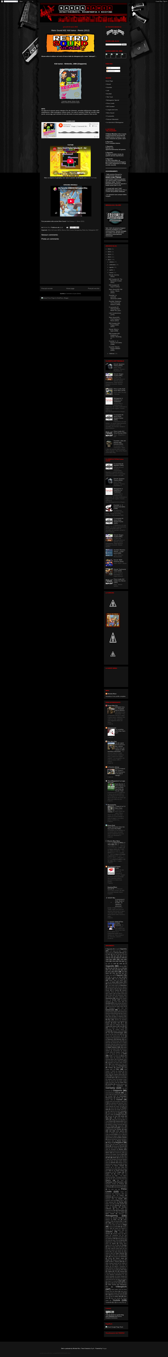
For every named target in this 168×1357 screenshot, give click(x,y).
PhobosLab (108, 1175)
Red (114, 1210)
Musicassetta (109, 1151)
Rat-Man (114, 1207)
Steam (114, 1243)
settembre (112, 264)
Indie (114, 1113)
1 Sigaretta (123, 949)
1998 (114, 963)
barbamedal (110, 1010)
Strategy (124, 1245)
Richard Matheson (118, 1218)
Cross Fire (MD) (118, 1034)
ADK (115, 983)
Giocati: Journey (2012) (114, 275)
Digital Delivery (112, 1047)
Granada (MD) (112, 1096)
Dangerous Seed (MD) (121, 1037)
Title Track (124, 1269)
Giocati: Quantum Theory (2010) (119, 364)
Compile (108, 1031)
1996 (125, 961)
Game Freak (114, 1082)
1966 (125, 952)
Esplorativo (110, 1062)
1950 (115, 953)
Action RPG (123, 982)
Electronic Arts (120, 1057)
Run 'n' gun (123, 1221)
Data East (108, 1042)
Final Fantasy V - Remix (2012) (75, 221)
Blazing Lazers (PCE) (119, 1018)
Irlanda (122, 1116)
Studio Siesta (119, 1248)
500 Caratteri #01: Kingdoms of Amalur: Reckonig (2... (115, 336)
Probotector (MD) (119, 1193)
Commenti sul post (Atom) (73, 293)
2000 (120, 966)
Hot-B (117, 1108)
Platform (108, 1180)
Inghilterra (121, 1113)
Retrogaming (77, 230)
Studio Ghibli (110, 1248)
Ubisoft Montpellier (110, 1276)
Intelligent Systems (121, 1114)
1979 (123, 954)
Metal (107, 1146)
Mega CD (110, 1142)
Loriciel (122, 1132)
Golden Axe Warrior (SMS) (120, 1094)
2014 (109, 254)
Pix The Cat (114, 1178)
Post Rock (124, 1187)
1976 (114, 954)
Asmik (115, 1003)
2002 (109, 968)
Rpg (117, 1221)
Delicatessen (112, 728)
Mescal (123, 1144)
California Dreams (120, 1024)
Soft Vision (108, 1240)
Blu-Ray (108, 1019)
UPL (114, 1279)
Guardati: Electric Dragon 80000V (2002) (114, 348)
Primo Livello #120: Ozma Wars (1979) (119, 389)
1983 (117, 956)
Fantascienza (122, 1066)
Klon (107, 1126)
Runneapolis (112, 805)
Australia (123, 1004)
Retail (122, 1212)
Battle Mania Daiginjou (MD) (113, 1011)
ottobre (111, 262)
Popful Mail (116, 1187)
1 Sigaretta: (109, 146)
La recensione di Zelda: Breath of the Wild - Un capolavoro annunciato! (119, 903)
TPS (116, 1271)
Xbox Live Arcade (115, 1298)
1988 (117, 957)
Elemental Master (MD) (111, 1059)
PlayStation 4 (121, 1182)
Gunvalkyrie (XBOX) (120, 1101)
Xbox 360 (118, 1296)
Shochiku (121, 1232)
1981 (107, 956)
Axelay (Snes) (119, 1006)
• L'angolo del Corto (112, 109)
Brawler (108, 1023)
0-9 (116, 949)
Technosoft (123, 1256)
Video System (112, 1284)
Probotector (108, 1193)
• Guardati (109, 87)
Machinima (108, 1136)
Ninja (112, 1160)
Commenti (111, 71)
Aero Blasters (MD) (112, 988)
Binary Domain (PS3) (113, 1015)
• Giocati (108, 84)
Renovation (121, 1210)
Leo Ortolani (117, 1129)
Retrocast (121, 1213)
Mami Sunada (113, 1137)
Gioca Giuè (111, 825)
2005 (119, 968)
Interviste (110, 1116)
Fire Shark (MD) (120, 1072)
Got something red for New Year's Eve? (120, 731)
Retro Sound (70, 230)
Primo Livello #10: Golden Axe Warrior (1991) (120, 580)
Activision (110, 983)
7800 (116, 978)
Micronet (122, 1146)
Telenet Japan (120, 1258)
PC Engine (118, 1172)
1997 (109, 963)
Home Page (109, 81)
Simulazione (115, 1235)
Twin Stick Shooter (120, 1273)
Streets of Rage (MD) (113, 1246)
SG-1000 (117, 1226)
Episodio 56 (111, 889)
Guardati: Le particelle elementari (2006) (115, 297)
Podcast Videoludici (110, 1185)
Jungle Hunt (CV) (116, 1119)
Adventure (123, 985)
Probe (122, 1191)
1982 (112, 956)
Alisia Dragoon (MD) (111, 993)
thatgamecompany (117, 1260)
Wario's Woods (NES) (115, 1293)
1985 (123, 956)
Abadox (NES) (112, 980)
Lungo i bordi (109, 1134)
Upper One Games (122, 1279)
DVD (125, 1054)
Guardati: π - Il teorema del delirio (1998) (115, 342)
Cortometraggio (118, 1032)
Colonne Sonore (120, 1029)
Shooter (108, 1233)
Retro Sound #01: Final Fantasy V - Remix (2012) (115, 319)
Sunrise (113, 1250)
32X (107, 977)
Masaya (109, 1139)
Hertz (107, 1108)
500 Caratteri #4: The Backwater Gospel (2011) (115, 280)
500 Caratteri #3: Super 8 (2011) (114, 286)
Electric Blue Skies (114, 841)
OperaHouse (109, 1169)
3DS (120, 977)
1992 (121, 959)
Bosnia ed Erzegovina (118, 1021)
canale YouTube (91, 178)
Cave (120, 1026)
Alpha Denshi (121, 993)
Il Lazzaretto (123, 1111)
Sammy (123, 1223)
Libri (110, 1131)
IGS (116, 1111)
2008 (113, 970)
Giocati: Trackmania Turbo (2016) (120, 570)
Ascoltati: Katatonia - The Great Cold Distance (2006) (115, 302)
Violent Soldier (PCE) (116, 1289)
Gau (123, 1088)
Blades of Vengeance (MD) (120, 1016)
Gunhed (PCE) (109, 1101)
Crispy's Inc (108, 1034)
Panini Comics (120, 1170)
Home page (70, 288)
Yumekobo (109, 1302)
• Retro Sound (110, 113)
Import (109, 1113)
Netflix (114, 1157)
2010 (125, 970)
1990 (107, 959)
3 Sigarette (119, 975)
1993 (107, 961)
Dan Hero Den (112, 741)
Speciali (122, 1240)
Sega (125, 1225)
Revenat (108, 1218)
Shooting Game (117, 1233)
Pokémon (119, 1185)
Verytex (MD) (110, 1282)
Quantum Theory (110, 1200)
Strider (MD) (124, 1246)
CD (126, 1026)
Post (109, 68)
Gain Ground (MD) (122, 1077)
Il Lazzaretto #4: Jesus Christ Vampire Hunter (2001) (119, 417)
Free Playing (115, 1075)
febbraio (112, 353)
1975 (108, 954)
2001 (125, 966)
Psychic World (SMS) (119, 1197)
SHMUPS (109, 1232)
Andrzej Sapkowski (119, 996)
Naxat (123, 1154)
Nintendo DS (121, 1162)
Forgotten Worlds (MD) (119, 1074)
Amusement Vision (122, 995)
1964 (120, 953)
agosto (111, 267)
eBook (122, 1056)
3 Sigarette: (109, 159)
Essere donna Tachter (121, 1062)
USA (120, 1281)
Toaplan (110, 1271)
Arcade (114, 1000)
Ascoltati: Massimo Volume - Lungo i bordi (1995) (119, 551)
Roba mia (85, 230)
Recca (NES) (120, 1208)
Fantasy (110, 1067)
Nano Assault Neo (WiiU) (118, 1152)
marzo (111, 272)
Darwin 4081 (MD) (120, 1041)
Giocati (117, 174)
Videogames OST (93, 230)
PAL (112, 1170)
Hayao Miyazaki (109, 1106)
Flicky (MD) (108, 1074)
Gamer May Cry (113, 705)
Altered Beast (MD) (110, 995)
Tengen (108, 1260)
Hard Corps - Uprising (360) (118, 1104)
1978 (119, 954)
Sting (118, 1245)
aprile (111, 270)
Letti (125, 1129)
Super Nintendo (120, 1253)
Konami (112, 1126)
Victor (125, 1283)
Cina (123, 1028)
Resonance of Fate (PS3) (112, 1212)
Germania (108, 1090)
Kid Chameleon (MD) (111, 1122)
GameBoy (110, 1084)
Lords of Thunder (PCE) (112, 1132)
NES (109, 1157)
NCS (114, 1156)
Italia (107, 1118)
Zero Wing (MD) (120, 1302)
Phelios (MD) (120, 1174)
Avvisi (112, 1006)
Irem (116, 1116)
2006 (123, 968)
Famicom (113, 1065)
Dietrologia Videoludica (112, 1045)
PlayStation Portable (111, 1183)
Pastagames (109, 1172)
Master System (122, 1141)
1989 (122, 957)
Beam (123, 1011)
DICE (125, 1044)
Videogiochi (121, 1286)
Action (114, 982)
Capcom (114, 1026)
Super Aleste (118, 1251)
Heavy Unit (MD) (120, 1106)
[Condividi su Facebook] (76, 227)
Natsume (108, 1154)
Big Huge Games (122, 1013)
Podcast (121, 1183)
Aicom (107, 990)
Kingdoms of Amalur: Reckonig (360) (116, 1124)
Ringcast (108, 1219)
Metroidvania (115, 1146)
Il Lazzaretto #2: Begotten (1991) (119, 464)
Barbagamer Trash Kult (116, 1008)
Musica (64, 230)
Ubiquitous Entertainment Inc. (116, 1274)
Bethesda (108, 1013)
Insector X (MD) (109, 1114)
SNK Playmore (121, 1238)
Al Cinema (115, 990)
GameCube (108, 1085)
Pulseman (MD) (110, 1198)
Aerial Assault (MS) (112, 987)
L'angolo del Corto (111, 1127)
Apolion (117, 998)
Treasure (122, 1271)
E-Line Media (115, 1056)
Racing (121, 1202)
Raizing (117, 1205)
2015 (109, 251)
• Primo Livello (110, 103)
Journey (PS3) (120, 1118)
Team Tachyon (114, 1256)
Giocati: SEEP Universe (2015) (119, 560)
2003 (114, 968)
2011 (109, 971)
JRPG (107, 1119)
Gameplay (110, 1088)
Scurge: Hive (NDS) (110, 1224)
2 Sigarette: (109, 152)
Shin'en (117, 1228)
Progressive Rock (110, 1195)
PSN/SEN (108, 1197)
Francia (108, 1076)
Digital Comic (123, 1045)
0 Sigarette (109, 949)
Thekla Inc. (124, 1268)
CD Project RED (113, 1027)
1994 (113, 961)
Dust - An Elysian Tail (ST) (113, 1054)
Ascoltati (108, 1003)
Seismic (111, 1226)
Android (109, 996)
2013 (109, 257)
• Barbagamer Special (112, 100)
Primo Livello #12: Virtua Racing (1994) (120, 432)
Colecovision (109, 1029)
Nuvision (108, 1167)
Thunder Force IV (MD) (112, 1269)
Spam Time (115, 1240)
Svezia (122, 1255)
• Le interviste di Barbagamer (114, 122)
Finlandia (120, 1071)
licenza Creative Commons (114, 1317)
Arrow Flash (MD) (119, 1001)
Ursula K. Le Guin (111, 1281)
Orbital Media (117, 1169)
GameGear (120, 1086)
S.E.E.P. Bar (111, 898)
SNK (114, 1238)
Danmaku (119, 1039)
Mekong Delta (109, 1144)
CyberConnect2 (116, 1036)
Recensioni (108, 1210)
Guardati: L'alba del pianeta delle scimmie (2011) (120, 442)
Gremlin (118, 1098)
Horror (112, 1108)
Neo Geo (124, 1156)
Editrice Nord (109, 1057)
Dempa (114, 1042)
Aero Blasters (123, 987)
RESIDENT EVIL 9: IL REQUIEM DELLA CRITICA (120, 708)
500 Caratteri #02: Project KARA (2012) (114, 325)
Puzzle (120, 1198)
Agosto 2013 (122, 988)
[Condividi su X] (74, 227)
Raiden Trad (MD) (110, 1203)
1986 (107, 957)
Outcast (125, 1169)
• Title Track (109, 97)
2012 (49, 230)
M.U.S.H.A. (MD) (121, 1134)
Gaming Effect (112, 887)
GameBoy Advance (120, 1084)
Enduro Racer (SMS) (115, 1061)
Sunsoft (119, 1250)
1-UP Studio (112, 951)
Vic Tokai (118, 1283)
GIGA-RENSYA (109, 1093)
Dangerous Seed (110, 1037)
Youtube (116, 1300)
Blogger (104, 1348)
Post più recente (47, 288)
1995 (120, 961)
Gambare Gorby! (112, 1079)
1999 (120, 963)
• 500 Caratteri (110, 106)
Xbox (111, 1296)
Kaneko (111, 1121)
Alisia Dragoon (120, 991)
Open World (121, 1167)
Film (117, 1069)
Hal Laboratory (112, 1103)
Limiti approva (120, 1131)
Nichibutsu (114, 1159)
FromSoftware (123, 1075)
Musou (115, 1151)
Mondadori (113, 1149)
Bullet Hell (116, 1023)
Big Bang (114, 1013)
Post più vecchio (93, 288)
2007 (107, 970)
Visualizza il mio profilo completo (116, 696)
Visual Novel (123, 1291)
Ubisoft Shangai (121, 1276)
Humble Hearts (120, 1109)
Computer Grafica (117, 1031)
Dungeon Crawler (120, 1052)
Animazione (109, 998)
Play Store (120, 1180)
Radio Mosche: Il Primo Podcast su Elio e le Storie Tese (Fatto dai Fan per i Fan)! (120, 787)
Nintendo (113, 1162)
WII (124, 1293)
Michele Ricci (112, 693)
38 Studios (113, 977)
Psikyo (122, 1195)
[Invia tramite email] (71, 227)
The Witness (116, 1268)
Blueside (117, 1019)
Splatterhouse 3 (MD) (111, 1241)
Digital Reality (116, 1049)
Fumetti (109, 1077)
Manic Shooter (122, 1137)
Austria (107, 1006)
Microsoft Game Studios (112, 1147)
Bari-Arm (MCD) (123, 1010)
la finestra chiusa (113, 767)
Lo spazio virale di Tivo (115, 921)
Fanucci (118, 1067)
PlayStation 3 (110, 1182)
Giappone (117, 1090)
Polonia (109, 1187)
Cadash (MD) (109, 1024)
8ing (121, 979)
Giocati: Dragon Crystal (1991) (118, 374)
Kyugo (119, 1126)
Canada (108, 1026)
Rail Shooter (120, 1203)
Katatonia (118, 1121)
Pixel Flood (122, 1178)
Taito (107, 1256)
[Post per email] (67, 227)
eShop (125, 1061)
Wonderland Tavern (114, 866)
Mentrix (117, 1144)
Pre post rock (112, 1189)
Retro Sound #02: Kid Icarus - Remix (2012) (115, 291)
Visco (116, 1291)
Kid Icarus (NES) (56, 230)
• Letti (107, 90)
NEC (118, 1156)
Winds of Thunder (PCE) (117, 1294)
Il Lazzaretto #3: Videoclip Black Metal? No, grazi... (115, 308)
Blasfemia (109, 1018)
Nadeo (123, 1151)
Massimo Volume (117, 1139)
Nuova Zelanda (119, 1165)
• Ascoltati (109, 94)
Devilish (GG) (119, 1044)
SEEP (119, 1224)
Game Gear (123, 1082)
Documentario (116, 1050)
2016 (109, 249)
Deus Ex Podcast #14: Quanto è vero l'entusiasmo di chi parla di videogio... (120, 772)
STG (113, 1245)
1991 (114, 959)
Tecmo (110, 1258)
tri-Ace (112, 1273)
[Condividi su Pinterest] (78, 227)
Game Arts (113, 1080)
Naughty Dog (115, 1154)
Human (112, 1109)
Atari (120, 1003)
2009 (118, 970)
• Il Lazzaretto (110, 116)
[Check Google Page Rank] (114, 1327)
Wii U (107, 1294)
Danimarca (110, 1039)
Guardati (119, 1100)
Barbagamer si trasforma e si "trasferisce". (118, 399)
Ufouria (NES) (109, 1277)
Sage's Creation (115, 1223)
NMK (121, 1164)
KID (124, 1121)
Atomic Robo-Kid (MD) (112, 1004)
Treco (107, 1273)
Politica (125, 1185)
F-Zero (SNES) (115, 1064)
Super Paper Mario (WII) (112, 1254)
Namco (108, 1152)
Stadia (117, 868)
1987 (112, 957)
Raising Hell (109, 1205)
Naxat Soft (108, 1156)
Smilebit (109, 1238)
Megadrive (119, 1142)
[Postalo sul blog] (73, 227)
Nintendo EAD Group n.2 (112, 1164)
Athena (125, 1003)
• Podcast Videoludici (112, 119)
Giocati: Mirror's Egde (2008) (114, 330)
